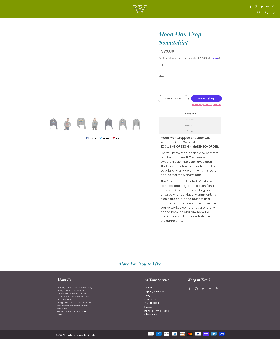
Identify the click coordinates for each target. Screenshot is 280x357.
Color (162, 65)
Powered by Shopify (85, 335)
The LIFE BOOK (151, 303)
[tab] (190, 114)
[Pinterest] (273, 6)
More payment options (206, 104)
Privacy (148, 307)
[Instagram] (256, 6)
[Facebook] (250, 6)
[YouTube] (267, 6)
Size (161, 76)
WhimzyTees (69, 335)
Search (148, 287)
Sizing (147, 295)
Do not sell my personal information (156, 312)
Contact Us (150, 299)
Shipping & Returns (154, 291)
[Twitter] (261, 6)
